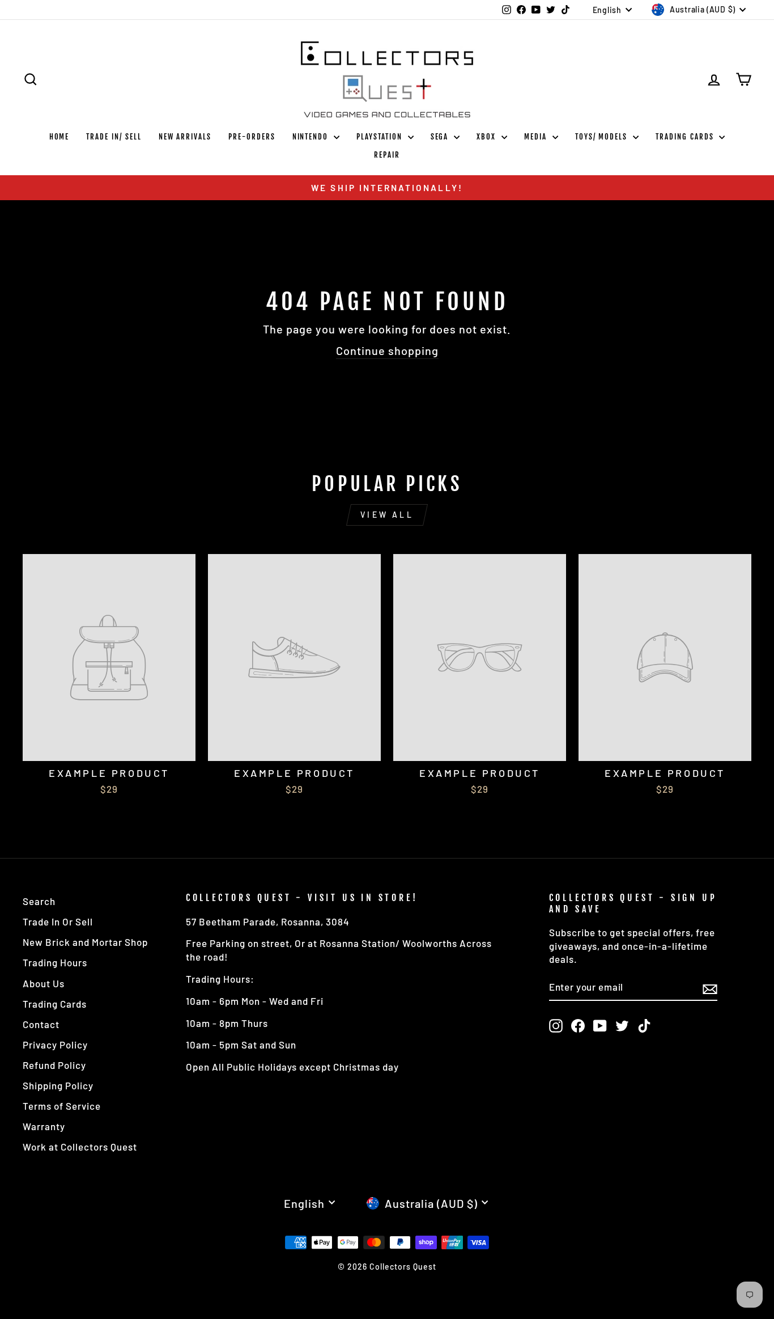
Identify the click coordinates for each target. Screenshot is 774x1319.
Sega (441, 136)
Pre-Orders (251, 136)
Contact (41, 1024)
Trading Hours (55, 962)
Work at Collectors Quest (80, 1146)
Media (537, 136)
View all (387, 514)
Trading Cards (686, 136)
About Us (44, 983)
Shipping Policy (58, 1085)
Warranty (44, 1126)
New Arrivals (185, 136)
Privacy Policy (55, 1044)
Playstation (380, 136)
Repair (387, 154)
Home (59, 136)
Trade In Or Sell (58, 921)
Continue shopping (387, 350)
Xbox (488, 136)
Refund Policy (54, 1065)
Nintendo (311, 136)
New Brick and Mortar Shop (85, 942)
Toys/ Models (602, 136)
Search (39, 901)
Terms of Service (62, 1105)
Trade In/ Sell (113, 136)
